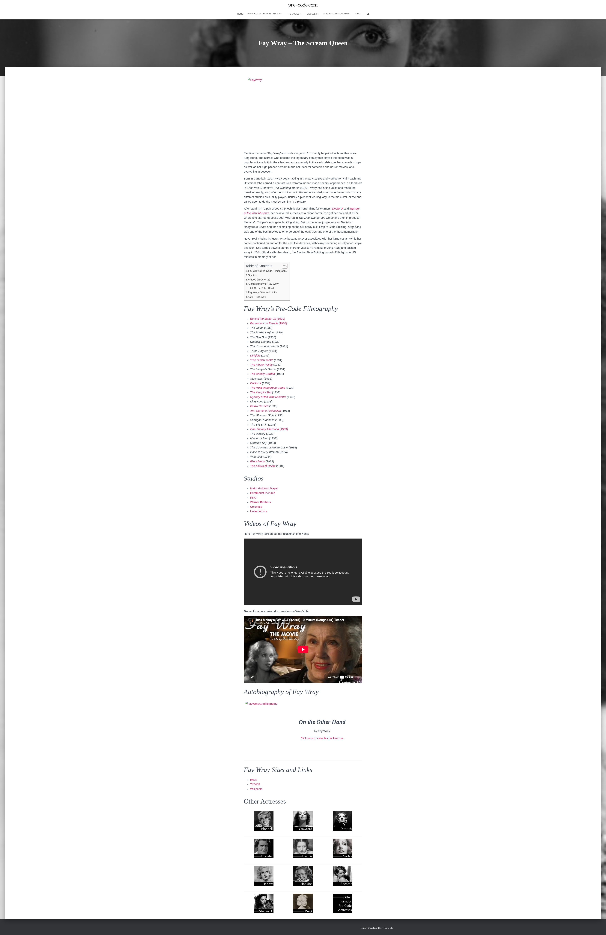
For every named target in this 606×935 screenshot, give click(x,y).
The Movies (293, 14)
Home (240, 14)
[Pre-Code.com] (303, 5)
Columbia (256, 506)
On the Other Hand (264, 288)
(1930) (267, 318)
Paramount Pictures (262, 493)
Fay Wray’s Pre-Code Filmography (267, 270)
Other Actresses (257, 296)
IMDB (253, 779)
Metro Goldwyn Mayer (264, 488)
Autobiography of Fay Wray (263, 283)
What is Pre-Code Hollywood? (264, 14)
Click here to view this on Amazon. (322, 738)
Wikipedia (256, 789)
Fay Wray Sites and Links (262, 292)
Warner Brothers (260, 502)
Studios (252, 275)
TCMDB (255, 784)
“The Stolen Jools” (262, 360)
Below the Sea (259, 406)
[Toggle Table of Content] (283, 266)
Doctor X (337, 208)
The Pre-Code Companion (337, 14)
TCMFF (358, 14)
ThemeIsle (387, 928)
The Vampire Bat (260, 392)
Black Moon (257, 461)
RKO (253, 497)
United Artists (258, 511)
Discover (311, 14)
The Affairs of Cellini (262, 466)
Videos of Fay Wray (259, 279)
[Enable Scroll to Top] (600, 929)
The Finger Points (261, 364)
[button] (281, 14)
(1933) (269, 429)
